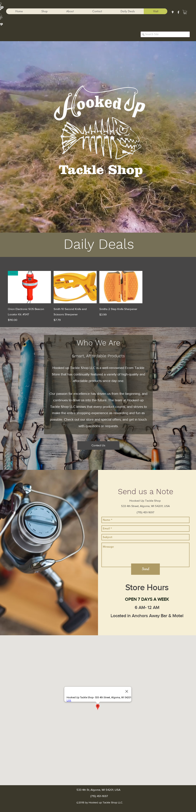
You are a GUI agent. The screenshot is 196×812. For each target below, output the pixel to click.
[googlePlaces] (173, 12)
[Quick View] (75, 287)
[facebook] (178, 12)
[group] (98, 296)
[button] (44, 11)
